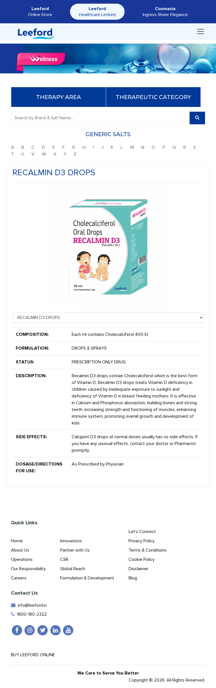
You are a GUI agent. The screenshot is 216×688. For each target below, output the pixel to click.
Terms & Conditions (147, 550)
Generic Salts (108, 134)
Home (17, 541)
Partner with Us (75, 550)
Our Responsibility (28, 569)
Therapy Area (58, 97)
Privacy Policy (142, 541)
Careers (18, 578)
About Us (20, 550)
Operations (22, 559)
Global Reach (72, 569)
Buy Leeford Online (34, 655)
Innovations (71, 541)
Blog (133, 578)
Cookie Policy (142, 559)
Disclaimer (138, 569)
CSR (64, 559)
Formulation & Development (87, 578)
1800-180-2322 (31, 614)
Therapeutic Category (153, 97)
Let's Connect (142, 531)
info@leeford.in (31, 605)
